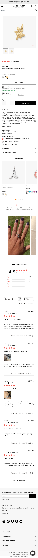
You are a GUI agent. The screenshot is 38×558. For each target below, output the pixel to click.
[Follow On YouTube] (20, 521)
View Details (19, 3)
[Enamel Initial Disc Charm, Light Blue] (32, 191)
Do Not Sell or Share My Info (23, 552)
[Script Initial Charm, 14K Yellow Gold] (6, 194)
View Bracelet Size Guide (12, 141)
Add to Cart (25, 103)
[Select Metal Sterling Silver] (3, 77)
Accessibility (25, 554)
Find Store (21, 95)
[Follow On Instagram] (3, 521)
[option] (5, 51)
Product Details (6, 110)
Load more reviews (19, 481)
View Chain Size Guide (11, 144)
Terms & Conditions (15, 554)
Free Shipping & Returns (9, 152)
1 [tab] (15, 200)
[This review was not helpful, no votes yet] (32, 336)
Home (2, 14)
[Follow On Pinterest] (16, 521)
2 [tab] (16, 200)
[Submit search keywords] (36, 10)
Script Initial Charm (7, 186)
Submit (32, 496)
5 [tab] (20, 200)
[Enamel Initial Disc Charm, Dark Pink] (34, 191)
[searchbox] (11, 298)
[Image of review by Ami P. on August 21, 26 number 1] (7, 357)
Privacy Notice (5, 499)
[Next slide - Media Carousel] (33, 233)
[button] (19, 32)
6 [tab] (22, 200)
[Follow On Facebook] (12, 521)
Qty (3, 100)
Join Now (5, 513)
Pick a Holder (19, 83)
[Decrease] (12, 103)
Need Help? (5, 148)
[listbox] (19, 52)
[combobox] (19, 10)
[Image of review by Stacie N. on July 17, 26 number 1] (7, 395)
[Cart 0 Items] (36, 6)
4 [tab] (19, 200)
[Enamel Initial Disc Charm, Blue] (30, 191)
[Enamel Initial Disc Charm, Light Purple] (36, 191)
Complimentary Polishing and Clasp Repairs (17, 138)
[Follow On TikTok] (8, 521)
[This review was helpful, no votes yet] (29, 336)
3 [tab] (18, 200)
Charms (8, 14)
